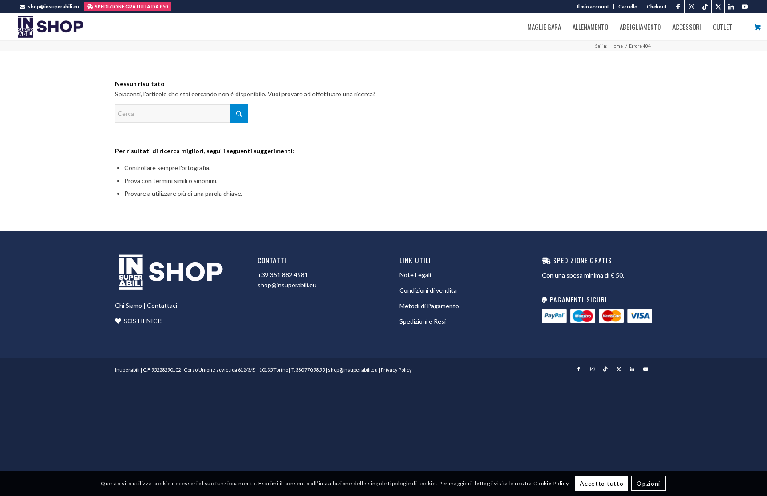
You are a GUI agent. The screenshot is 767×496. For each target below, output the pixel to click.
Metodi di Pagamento (429, 306)
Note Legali (415, 274)
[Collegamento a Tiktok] (704, 6)
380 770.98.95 (310, 370)
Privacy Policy (396, 370)
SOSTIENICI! (143, 321)
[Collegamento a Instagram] (691, 6)
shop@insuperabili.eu (53, 6)
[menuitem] (593, 6)
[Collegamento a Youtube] (744, 6)
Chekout (657, 6)
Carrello (627, 6)
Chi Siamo (128, 305)
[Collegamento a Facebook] (678, 6)
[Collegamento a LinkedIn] (731, 6)
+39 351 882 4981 (282, 274)
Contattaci (162, 305)
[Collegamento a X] (718, 6)
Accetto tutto (601, 483)
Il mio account (593, 6)
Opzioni (648, 483)
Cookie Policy (550, 483)
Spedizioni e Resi (422, 321)
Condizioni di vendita (428, 290)
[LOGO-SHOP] (50, 26)
